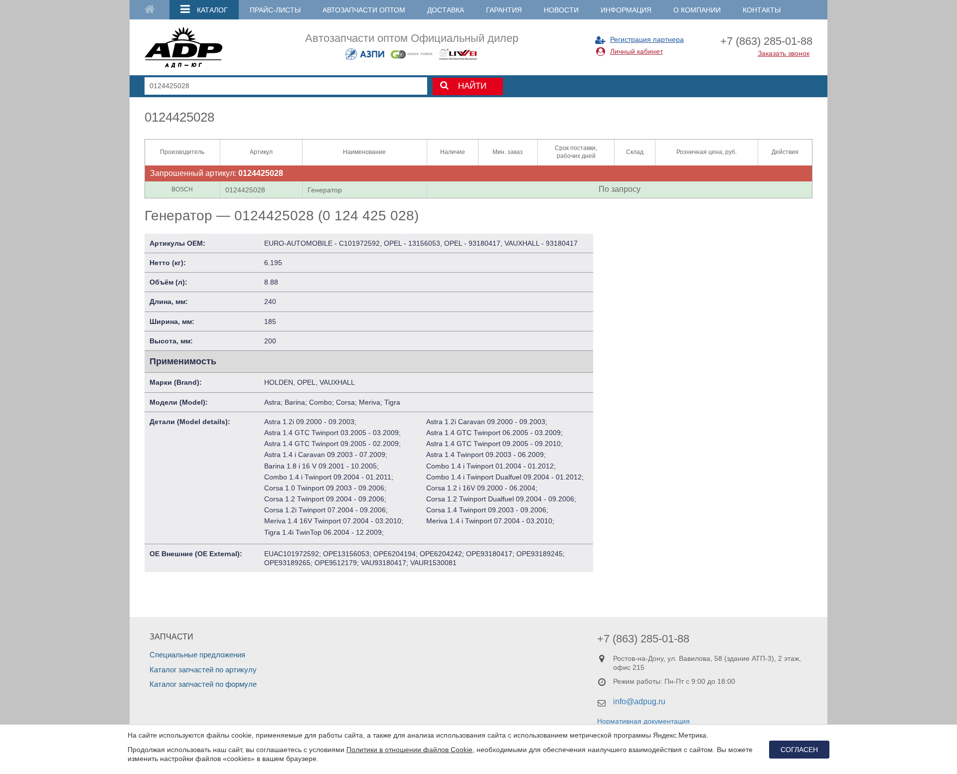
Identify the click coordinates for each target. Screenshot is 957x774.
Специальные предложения (197, 654)
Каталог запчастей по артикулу (203, 669)
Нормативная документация (643, 721)
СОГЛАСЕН (799, 750)
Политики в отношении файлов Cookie (409, 750)
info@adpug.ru (639, 701)
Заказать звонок (783, 53)
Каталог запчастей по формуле (203, 684)
